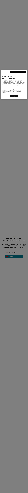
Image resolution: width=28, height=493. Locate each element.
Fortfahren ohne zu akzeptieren (18, 72)
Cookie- (10, 83)
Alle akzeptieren (14, 95)
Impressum (4, 92)
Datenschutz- (4, 83)
